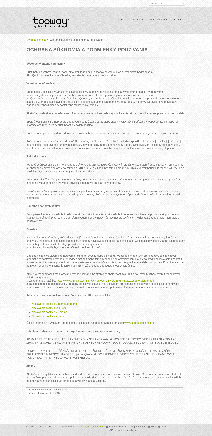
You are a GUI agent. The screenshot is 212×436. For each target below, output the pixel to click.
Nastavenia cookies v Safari (48, 316)
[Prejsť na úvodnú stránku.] (50, 23)
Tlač (164, 426)
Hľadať (183, 3)
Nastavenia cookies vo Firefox (49, 308)
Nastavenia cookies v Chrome (49, 312)
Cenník (122, 19)
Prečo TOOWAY (158, 19)
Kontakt (178, 19)
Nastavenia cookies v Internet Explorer (54, 303)
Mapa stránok (138, 426)
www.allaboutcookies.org (139, 322)
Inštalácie (137, 19)
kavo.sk (75, 426)
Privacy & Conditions (92, 426)
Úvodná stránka (36, 39)
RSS (153, 426)
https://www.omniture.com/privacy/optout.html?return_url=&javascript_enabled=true (105, 280)
